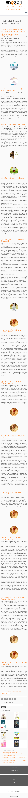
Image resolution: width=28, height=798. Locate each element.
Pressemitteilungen (14, 776)
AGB (14, 779)
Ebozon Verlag (11, 789)
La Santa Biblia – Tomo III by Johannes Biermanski (11, 382)
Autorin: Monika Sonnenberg (9, 755)
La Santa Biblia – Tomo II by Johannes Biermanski (11, 538)
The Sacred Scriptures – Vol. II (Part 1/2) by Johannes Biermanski (13, 436)
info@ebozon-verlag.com (14, 770)
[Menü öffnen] (26, 13)
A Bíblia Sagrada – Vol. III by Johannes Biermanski (11, 331)
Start (2, 18)
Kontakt (14, 782)
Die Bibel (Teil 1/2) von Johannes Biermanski (12, 240)
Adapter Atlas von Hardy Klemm (10, 752)
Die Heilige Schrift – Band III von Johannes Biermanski (12, 598)
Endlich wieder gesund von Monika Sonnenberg (13, 753)
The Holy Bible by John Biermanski (13, 125)
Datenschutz (14, 780)
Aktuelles (5, 18)
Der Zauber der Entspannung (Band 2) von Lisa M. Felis (13, 89)
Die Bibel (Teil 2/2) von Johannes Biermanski (12, 179)
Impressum (14, 783)
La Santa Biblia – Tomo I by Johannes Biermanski (14, 663)
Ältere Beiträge (6, 693)
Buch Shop (14, 778)
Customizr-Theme (17, 791)
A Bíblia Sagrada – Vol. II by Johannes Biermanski (11, 493)
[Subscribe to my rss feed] (2, 788)
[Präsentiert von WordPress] (20, 789)
